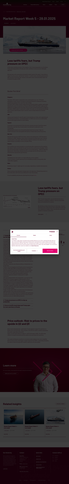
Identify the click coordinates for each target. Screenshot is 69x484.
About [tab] (50, 235)
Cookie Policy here (35, 245)
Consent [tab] (18, 235)
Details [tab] (34, 235)
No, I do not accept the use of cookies (19, 251)
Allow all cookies (50, 250)
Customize (34, 250)
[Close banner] (57, 231)
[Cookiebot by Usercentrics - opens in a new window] (50, 232)
